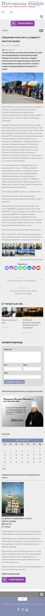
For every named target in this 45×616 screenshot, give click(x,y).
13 (22, 455)
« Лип (4, 469)
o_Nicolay (7, 45)
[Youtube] (38, 268)
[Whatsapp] (20, 268)
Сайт (6, 373)
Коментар (8, 349)
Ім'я (6, 365)
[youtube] (26, 609)
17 (5, 458)
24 (5, 462)
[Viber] (34, 268)
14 (28, 455)
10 (5, 455)
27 (22, 462)
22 (34, 458)
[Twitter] (25, 268)
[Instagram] (11, 268)
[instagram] (22, 609)
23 (40, 458)
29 (34, 462)
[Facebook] (7, 268)
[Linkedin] (29, 268)
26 (16, 462)
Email (25, 365)
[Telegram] (16, 268)
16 (40, 455)
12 (16, 455)
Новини (5, 31)
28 (28, 462)
